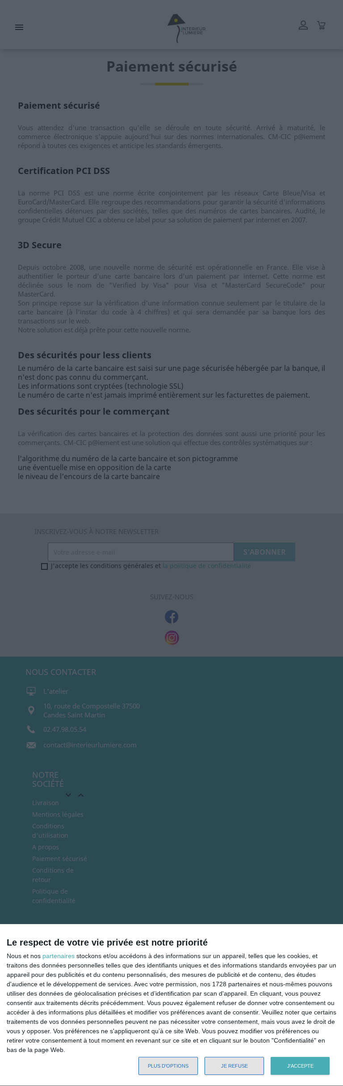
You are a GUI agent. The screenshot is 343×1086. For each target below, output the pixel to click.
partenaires (58, 956)
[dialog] (171, 1005)
